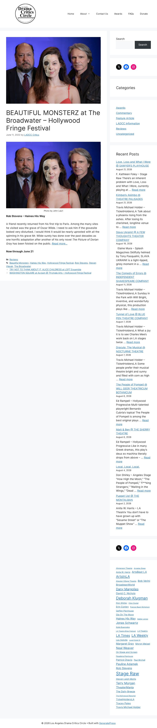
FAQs (131, 13)
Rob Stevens (81, 263)
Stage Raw (127, 673)
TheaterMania (125, 687)
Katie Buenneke (123, 627)
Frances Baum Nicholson (140, 607)
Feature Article (125, 118)
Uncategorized (125, 133)
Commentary (124, 113)
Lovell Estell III (134, 640)
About (83, 13)
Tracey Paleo (123, 703)
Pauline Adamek (127, 664)
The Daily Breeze (125, 691)
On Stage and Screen (126, 652)
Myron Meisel (142, 643)
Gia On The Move (125, 614)
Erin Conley (122, 606)
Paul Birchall (139, 660)
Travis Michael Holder (128, 707)
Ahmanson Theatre (124, 568)
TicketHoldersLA (125, 699)
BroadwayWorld (125, 584)
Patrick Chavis (124, 659)
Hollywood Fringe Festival (60, 263)
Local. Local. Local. (128, 466)
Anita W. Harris (123, 572)
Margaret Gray (125, 643)
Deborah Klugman (132, 598)
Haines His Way (38, 263)
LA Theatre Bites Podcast (126, 631)
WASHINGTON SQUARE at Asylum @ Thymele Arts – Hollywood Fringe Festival (50, 273)
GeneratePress (107, 723)
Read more (138, 189)
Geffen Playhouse (125, 611)
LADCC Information (128, 123)
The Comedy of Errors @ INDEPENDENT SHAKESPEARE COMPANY (132, 277)
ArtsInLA (123, 576)
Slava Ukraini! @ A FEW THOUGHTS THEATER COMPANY (130, 236)
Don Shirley (121, 603)
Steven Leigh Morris (126, 679)
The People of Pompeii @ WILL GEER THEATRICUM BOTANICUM (131, 388)
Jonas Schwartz (127, 623)
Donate (144, 13)
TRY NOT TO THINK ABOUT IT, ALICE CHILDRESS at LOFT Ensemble (45, 269)
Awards (118, 13)
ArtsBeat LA (139, 571)
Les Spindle (122, 640)
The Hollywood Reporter (126, 696)
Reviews (14, 259)
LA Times (123, 635)
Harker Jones (142, 619)
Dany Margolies (127, 589)
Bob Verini (144, 580)
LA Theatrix (142, 631)
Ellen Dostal (133, 603)
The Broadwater (22, 266)
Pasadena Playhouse (124, 656)
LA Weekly (140, 635)
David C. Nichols (125, 593)
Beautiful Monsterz (19, 263)
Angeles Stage (140, 568)
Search (120, 38)
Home (71, 13)
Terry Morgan (125, 683)
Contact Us (102, 13)
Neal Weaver (125, 648)
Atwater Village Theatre (126, 581)
